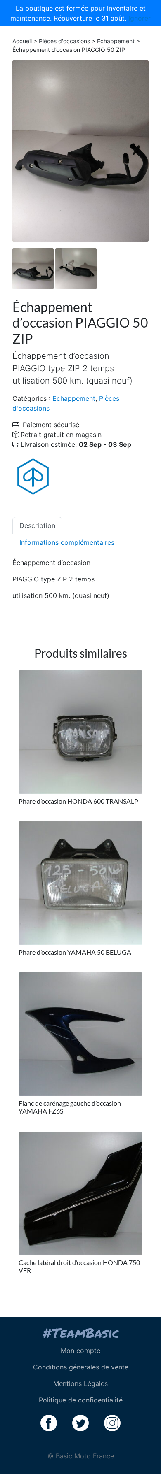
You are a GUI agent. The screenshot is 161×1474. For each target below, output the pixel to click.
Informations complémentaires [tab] (66, 542)
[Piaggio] (33, 476)
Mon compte (80, 1350)
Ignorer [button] (139, 18)
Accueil (22, 40)
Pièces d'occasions (64, 40)
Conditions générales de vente (80, 1367)
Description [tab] (37, 525)
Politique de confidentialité (81, 1400)
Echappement (116, 40)
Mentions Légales (80, 1383)
